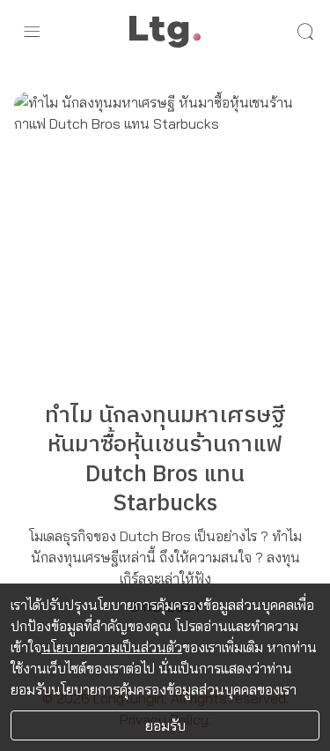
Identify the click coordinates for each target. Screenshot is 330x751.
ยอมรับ (165, 725)
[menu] (31, 31)
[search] (305, 31)
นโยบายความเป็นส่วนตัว (111, 647)
